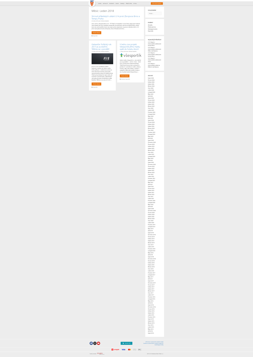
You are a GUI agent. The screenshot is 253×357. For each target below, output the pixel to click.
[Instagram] (95, 343)
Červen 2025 (151, 100)
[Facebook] (91, 343)
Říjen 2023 (150, 136)
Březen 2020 (151, 218)
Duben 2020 (151, 216)
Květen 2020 (151, 214)
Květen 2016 (151, 311)
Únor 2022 (150, 174)
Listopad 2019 (151, 226)
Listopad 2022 (151, 156)
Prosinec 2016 (151, 297)
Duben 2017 (151, 289)
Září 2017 (150, 279)
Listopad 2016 (151, 299)
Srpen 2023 (151, 140)
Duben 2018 (151, 265)
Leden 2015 (151, 327)
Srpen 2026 (151, 78)
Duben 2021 (151, 192)
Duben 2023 (151, 148)
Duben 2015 (151, 321)
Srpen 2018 (151, 257)
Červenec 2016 (152, 307)
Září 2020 (150, 206)
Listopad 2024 (151, 114)
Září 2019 (150, 230)
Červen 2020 (151, 212)
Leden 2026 (151, 90)
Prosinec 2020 (151, 200)
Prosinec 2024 (151, 112)
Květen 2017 (151, 287)
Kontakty (111, 3)
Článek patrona (152, 27)
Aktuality (105, 3)
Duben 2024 (151, 126)
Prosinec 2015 (151, 317)
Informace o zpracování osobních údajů (154, 341)
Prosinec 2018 (151, 248)
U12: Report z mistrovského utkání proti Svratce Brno (154, 54)
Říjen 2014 (150, 329)
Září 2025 (150, 96)
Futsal (135, 3)
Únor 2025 (150, 108)
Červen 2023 (151, 144)
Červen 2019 (151, 236)
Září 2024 (150, 118)
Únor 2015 (150, 325)
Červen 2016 (151, 309)
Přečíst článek (96, 32)
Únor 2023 (150, 152)
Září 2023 (150, 138)
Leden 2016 (151, 315)
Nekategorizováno (152, 29)
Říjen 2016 (150, 301)
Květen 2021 (151, 190)
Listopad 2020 (151, 202)
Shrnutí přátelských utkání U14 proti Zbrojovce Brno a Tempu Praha (116, 17)
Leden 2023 (151, 154)
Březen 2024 (151, 128)
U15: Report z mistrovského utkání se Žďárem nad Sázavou (154, 65)
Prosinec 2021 (151, 178)
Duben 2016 (151, 313)
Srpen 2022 (151, 162)
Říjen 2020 (150, 204)
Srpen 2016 (151, 305)
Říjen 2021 (150, 182)
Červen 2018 (151, 261)
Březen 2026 (151, 86)
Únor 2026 (150, 88)
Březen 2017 (151, 291)
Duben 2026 (151, 84)
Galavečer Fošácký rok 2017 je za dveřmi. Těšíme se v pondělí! (101, 46)
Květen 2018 (151, 263)
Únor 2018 (150, 269)
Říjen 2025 (150, 94)
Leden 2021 (151, 198)
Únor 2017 (150, 293)
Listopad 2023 (151, 134)
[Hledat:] (154, 13)
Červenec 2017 (152, 283)
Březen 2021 (151, 194)
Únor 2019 (150, 244)
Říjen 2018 (150, 253)
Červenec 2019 (152, 234)
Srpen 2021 (151, 186)
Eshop (117, 3)
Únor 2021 (150, 196)
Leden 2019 (151, 246)
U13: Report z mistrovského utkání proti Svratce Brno (154, 43)
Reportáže (95, 35)
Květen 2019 (151, 238)
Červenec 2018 (152, 259)
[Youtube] (98, 343)
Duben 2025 (151, 104)
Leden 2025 (151, 110)
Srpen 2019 (151, 232)
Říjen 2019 (150, 228)
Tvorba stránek (93, 353)
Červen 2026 (151, 80)
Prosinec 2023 (151, 132)
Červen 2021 (151, 188)
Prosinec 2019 (151, 224)
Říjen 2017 (150, 277)
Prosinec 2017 (151, 273)
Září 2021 (150, 184)
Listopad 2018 (151, 250)
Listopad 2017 (151, 275)
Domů (99, 3)
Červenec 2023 (152, 142)
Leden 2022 (151, 176)
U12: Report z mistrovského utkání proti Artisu (154, 59)
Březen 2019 (151, 242)
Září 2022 (150, 160)
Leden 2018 (151, 271)
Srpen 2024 (151, 120)
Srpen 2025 (151, 98)
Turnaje (122, 3)
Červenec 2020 (152, 210)
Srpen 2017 (151, 281)
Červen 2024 (151, 122)
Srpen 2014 (151, 333)
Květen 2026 (151, 82)
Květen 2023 (151, 146)
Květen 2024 (151, 124)
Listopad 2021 (151, 180)
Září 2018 (150, 254)
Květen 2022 (151, 168)
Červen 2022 (151, 166)
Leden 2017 (151, 295)
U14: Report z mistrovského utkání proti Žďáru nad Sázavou (154, 49)
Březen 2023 (151, 150)
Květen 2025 (151, 102)
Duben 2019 (151, 240)
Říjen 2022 (150, 158)
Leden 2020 (151, 222)
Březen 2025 (151, 106)
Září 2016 (150, 303)
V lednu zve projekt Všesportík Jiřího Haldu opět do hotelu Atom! (130, 46)
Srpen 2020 (151, 208)
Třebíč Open (129, 3)
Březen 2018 (151, 267)
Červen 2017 (151, 285)
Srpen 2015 (151, 319)
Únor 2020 (150, 220)
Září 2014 (150, 331)
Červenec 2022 (152, 164)
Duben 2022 (151, 170)
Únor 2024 (150, 130)
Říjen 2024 (150, 116)
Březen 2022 (151, 172)
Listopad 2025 (151, 92)
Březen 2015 (151, 323)
